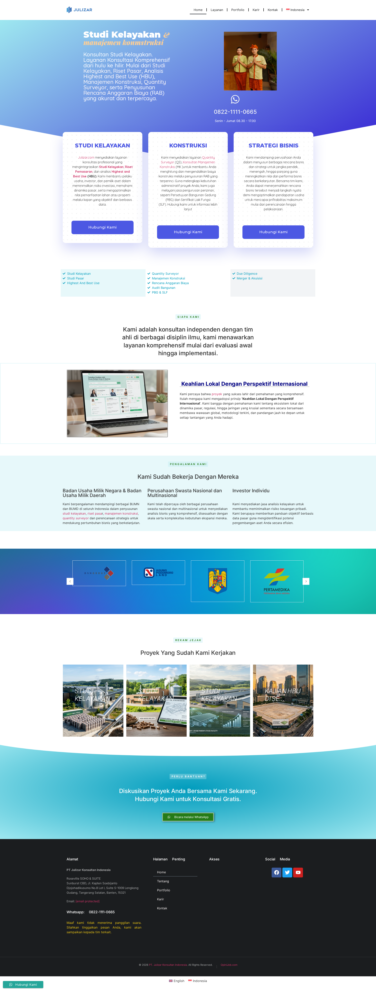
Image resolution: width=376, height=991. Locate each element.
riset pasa (95, 513)
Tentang (163, 881)
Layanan (217, 10)
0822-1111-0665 (235, 111)
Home (198, 10)
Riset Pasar (127, 70)
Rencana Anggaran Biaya (115, 92)
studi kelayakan (74, 513)
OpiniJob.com (229, 964)
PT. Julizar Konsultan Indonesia (168, 964)
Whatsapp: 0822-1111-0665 (91, 912)
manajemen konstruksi (121, 513)
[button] (70, 581)
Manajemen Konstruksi (112, 81)
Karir (256, 10)
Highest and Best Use (110, 76)
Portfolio (237, 10)
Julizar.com (86, 157)
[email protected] (87, 901)
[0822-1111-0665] (235, 99)
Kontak (273, 10)
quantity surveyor (76, 518)
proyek (217, 394)
